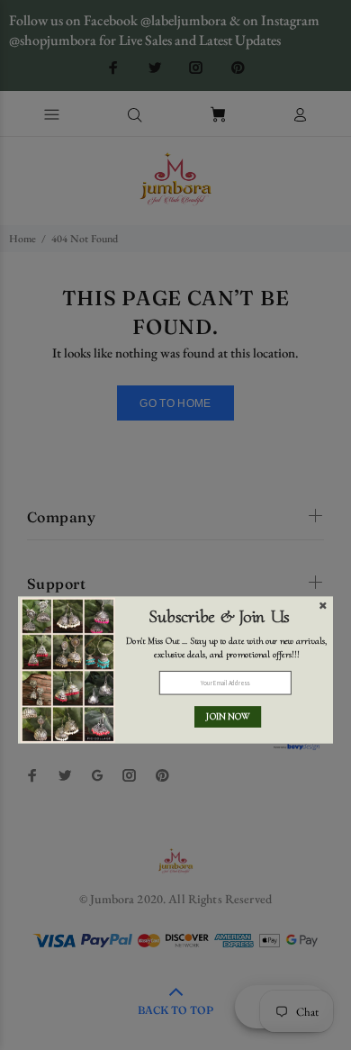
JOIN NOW (227, 716)
